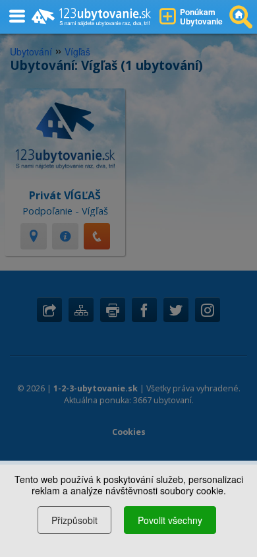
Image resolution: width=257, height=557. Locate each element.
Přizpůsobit (74, 520)
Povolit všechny (170, 520)
